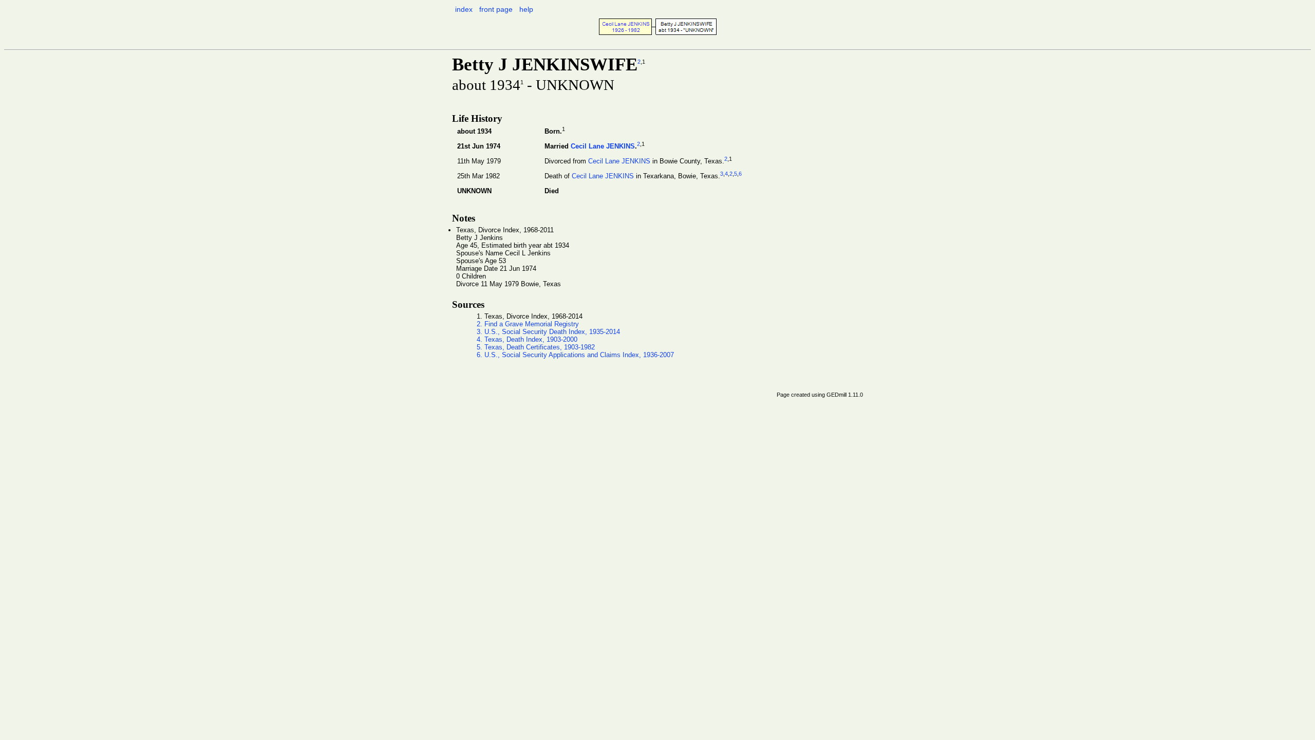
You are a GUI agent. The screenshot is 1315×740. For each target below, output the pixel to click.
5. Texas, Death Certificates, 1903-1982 (536, 347)
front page (496, 9)
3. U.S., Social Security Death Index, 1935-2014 (548, 332)
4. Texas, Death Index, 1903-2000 (527, 339)
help (526, 9)
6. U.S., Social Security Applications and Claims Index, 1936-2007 (575, 355)
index (464, 9)
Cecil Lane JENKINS (603, 146)
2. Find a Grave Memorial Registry (528, 324)
